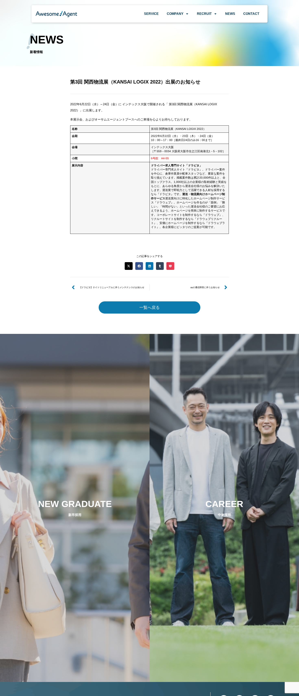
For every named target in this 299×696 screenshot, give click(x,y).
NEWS (230, 13)
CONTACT (251, 13)
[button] (128, 266)
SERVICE (151, 13)
